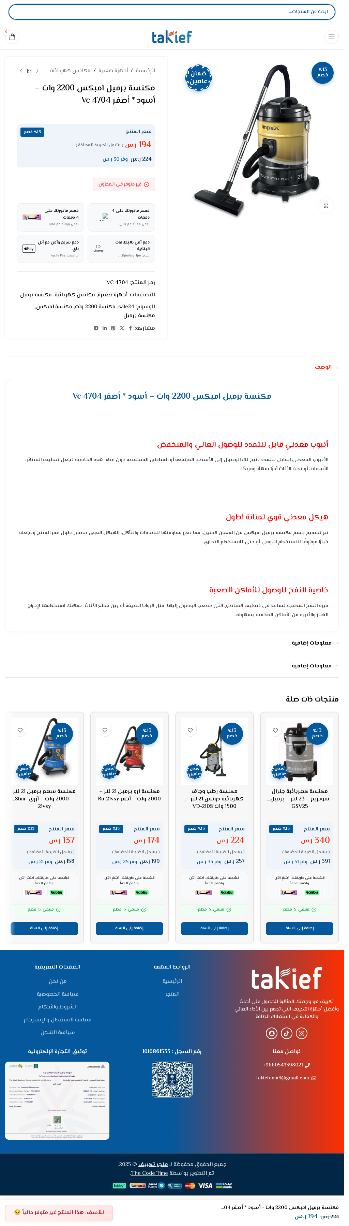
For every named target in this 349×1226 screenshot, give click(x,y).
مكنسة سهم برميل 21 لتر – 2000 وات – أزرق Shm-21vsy (44, 799)
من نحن (58, 982)
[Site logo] (172, 36)
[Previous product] (37, 71)
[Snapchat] (271, 1033)
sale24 (126, 307)
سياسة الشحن (58, 1033)
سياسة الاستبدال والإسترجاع (58, 1020)
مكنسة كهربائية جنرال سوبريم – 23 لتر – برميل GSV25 (299, 799)
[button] (299, 928)
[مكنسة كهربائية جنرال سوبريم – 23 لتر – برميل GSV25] (299, 751)
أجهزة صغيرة (113, 71)
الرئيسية (145, 71)
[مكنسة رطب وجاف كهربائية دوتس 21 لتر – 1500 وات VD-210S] (214, 751)
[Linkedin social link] (105, 329)
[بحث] (19, 12)
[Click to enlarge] (326, 205)
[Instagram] (301, 1033)
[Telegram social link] (96, 329)
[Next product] (21, 71)
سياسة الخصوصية (58, 995)
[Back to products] (29, 71)
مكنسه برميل (36, 295)
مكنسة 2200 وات (95, 307)
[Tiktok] (286, 1033)
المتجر (172, 995)
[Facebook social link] (130, 329)
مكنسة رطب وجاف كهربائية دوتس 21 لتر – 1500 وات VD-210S (214, 799)
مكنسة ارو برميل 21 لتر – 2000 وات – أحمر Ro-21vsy (129, 795)
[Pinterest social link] (113, 329)
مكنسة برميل (139, 316)
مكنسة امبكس (54, 307)
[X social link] (122, 329)
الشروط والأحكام (57, 1007)
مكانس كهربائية (70, 71)
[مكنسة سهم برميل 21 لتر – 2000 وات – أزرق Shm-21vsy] (44, 751)
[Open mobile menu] (331, 37)
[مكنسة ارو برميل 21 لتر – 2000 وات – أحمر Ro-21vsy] (129, 751)
